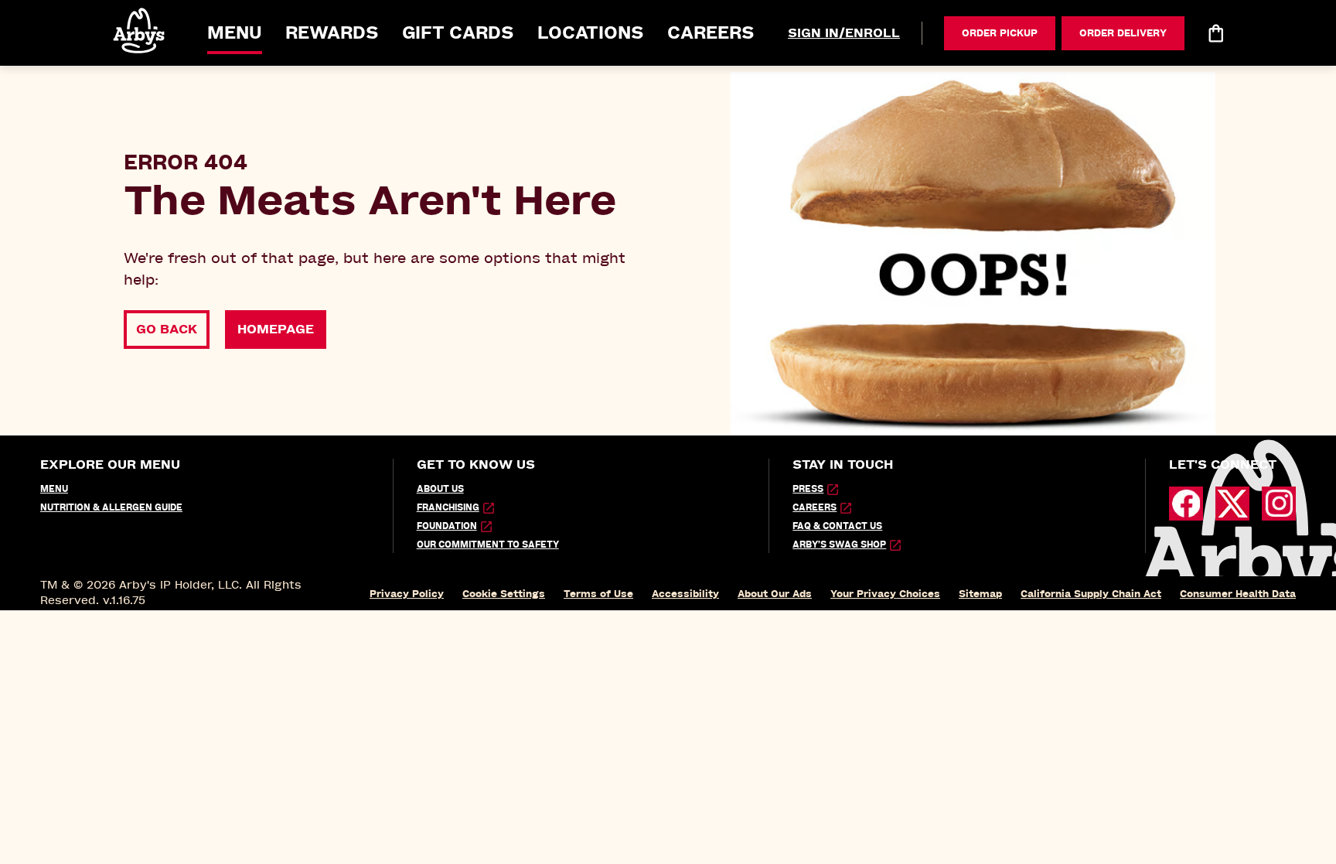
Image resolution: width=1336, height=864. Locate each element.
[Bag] (1215, 33)
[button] (140, 30)
